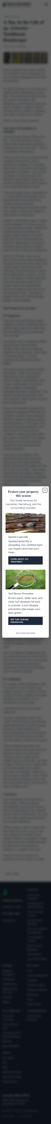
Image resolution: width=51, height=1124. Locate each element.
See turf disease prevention (19, 620)
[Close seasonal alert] (45, 490)
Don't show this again (25, 633)
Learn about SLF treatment (19, 560)
